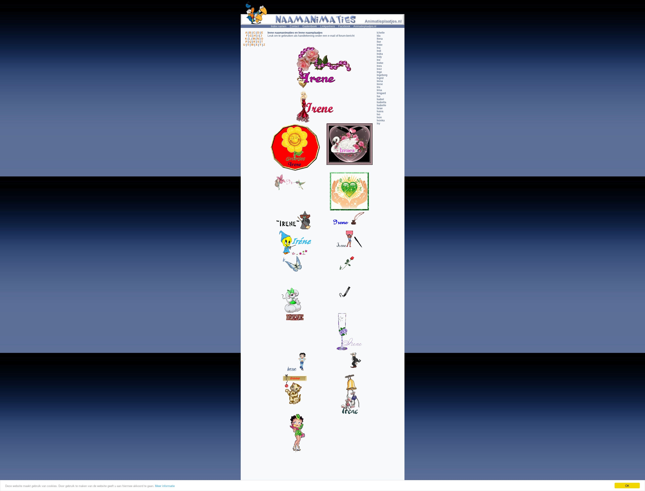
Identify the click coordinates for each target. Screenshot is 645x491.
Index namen (278, 26)
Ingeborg (382, 75)
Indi (379, 50)
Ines (379, 66)
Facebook (344, 26)
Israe (380, 108)
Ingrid (380, 78)
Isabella (381, 102)
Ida (378, 35)
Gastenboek (309, 26)
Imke (379, 44)
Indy (379, 56)
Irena (380, 81)
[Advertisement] (254, 62)
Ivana (380, 111)
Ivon (379, 117)
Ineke (380, 63)
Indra (380, 53)
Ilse (379, 41)
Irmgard (381, 93)
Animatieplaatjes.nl (364, 26)
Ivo (378, 114)
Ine (378, 59)
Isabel (380, 99)
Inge (379, 72)
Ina (378, 47)
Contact (294, 26)
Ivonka (381, 120)
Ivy (378, 123)
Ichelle (381, 32)
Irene (380, 84)
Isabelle (381, 105)
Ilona (380, 38)
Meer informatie (165, 486)
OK (627, 485)
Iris (378, 87)
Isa (378, 96)
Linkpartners (327, 26)
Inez (379, 69)
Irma (379, 90)
